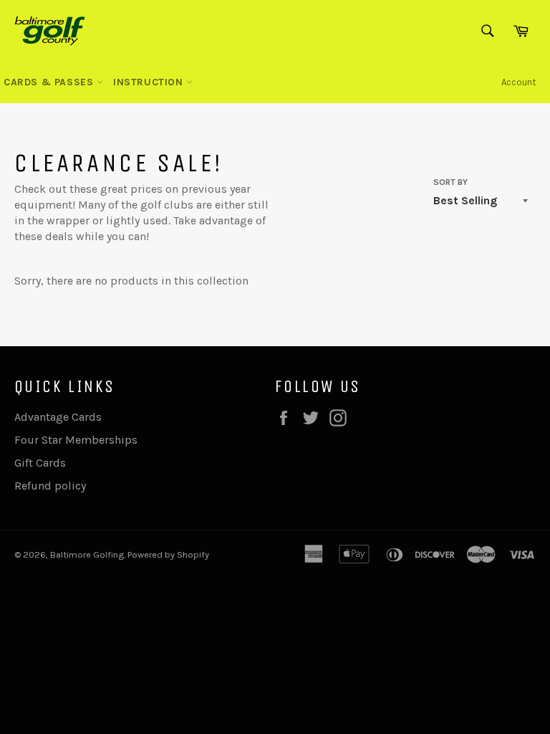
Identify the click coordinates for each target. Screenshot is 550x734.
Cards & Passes (50, 82)
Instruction (149, 82)
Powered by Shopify (168, 554)
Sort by (450, 182)
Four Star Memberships (76, 440)
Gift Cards (40, 463)
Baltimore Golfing (87, 554)
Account (518, 82)
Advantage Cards (58, 417)
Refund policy (50, 485)
